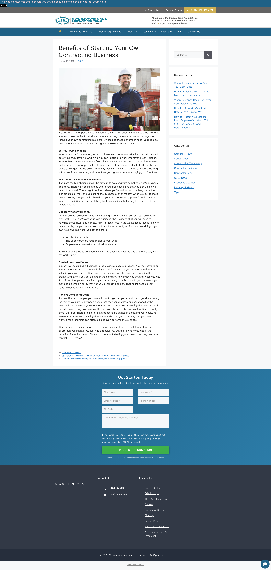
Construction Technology (188, 163)
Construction (181, 158)
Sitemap (149, 515)
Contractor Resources (156, 510)
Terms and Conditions (157, 526)
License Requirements (109, 31)
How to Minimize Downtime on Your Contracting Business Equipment (94, 358)
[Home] (61, 31)
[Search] (208, 55)
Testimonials (149, 31)
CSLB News (181, 177)
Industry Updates (184, 187)
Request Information (135, 449)
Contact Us (194, 31)
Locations (166, 31)
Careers (149, 504)
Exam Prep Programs (81, 31)
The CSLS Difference (156, 499)
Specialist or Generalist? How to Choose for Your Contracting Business (95, 355)
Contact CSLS (152, 488)
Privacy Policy (152, 521)
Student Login (154, 10)
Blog (179, 31)
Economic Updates (184, 182)
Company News (183, 153)
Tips (176, 192)
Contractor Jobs (183, 173)
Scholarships (152, 493)
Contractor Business (71, 352)
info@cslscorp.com (119, 494)
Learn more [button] (99, 1)
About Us (132, 31)
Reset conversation (135, 565)
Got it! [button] (3, 5)
